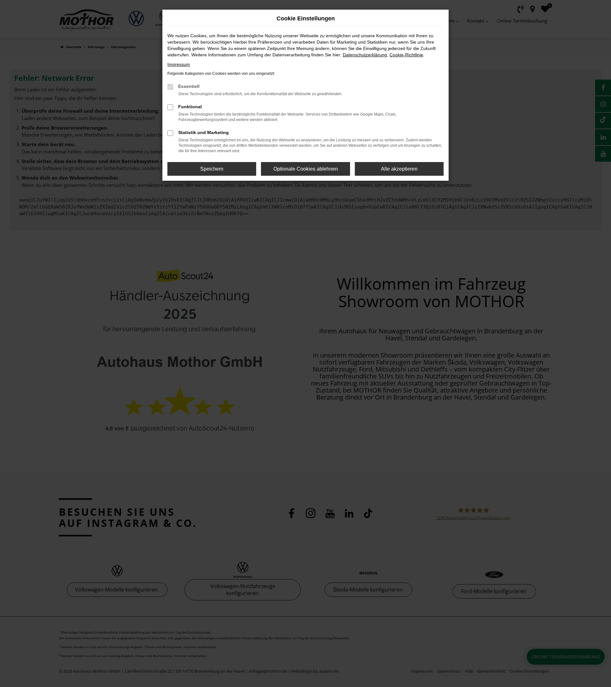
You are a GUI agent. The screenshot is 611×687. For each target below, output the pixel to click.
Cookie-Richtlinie (406, 54)
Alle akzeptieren (399, 169)
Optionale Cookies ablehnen (305, 169)
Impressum (178, 64)
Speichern (211, 169)
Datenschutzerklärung (365, 54)
